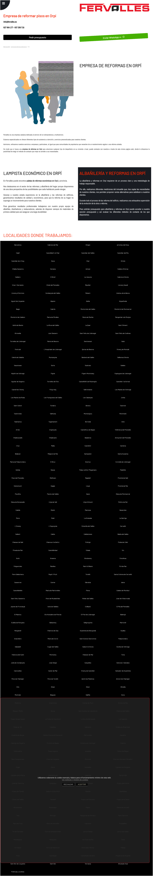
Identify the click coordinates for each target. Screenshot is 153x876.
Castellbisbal (52, 550)
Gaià (122, 341)
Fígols (53, 373)
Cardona (123, 446)
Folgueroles (18, 566)
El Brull (52, 277)
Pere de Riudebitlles (53, 598)
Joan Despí (53, 663)
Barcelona (17, 245)
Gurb (17, 558)
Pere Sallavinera (18, 574)
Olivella (123, 687)
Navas (53, 470)
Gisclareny (88, 558)
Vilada (88, 550)
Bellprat (18, 454)
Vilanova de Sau (52, 631)
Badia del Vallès (123, 534)
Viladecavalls (17, 438)
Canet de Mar (52, 671)
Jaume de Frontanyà (18, 607)
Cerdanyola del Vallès (53, 293)
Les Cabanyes (88, 397)
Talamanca (18, 422)
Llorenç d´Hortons (18, 293)
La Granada (88, 518)
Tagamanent (53, 422)
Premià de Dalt (123, 478)
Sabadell (18, 647)
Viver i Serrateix (18, 285)
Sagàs (53, 486)
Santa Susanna (123, 454)
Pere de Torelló (53, 679)
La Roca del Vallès (53, 325)
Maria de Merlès (87, 317)
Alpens (52, 301)
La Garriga (123, 518)
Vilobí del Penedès (52, 285)
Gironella (18, 333)
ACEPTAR (81, 784)
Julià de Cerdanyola (18, 663)
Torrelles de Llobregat (18, 341)
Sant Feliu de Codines (123, 333)
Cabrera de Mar (53, 245)
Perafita (18, 494)
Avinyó (88, 269)
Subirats (88, 365)
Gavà (88, 494)
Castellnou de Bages (88, 430)
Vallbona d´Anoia (123, 357)
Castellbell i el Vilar (53, 253)
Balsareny (52, 623)
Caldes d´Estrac (122, 269)
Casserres (17, 582)
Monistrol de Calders (18, 317)
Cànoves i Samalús (123, 663)
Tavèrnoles (18, 414)
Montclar (18, 695)
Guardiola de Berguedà (88, 631)
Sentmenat (88, 341)
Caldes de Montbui (123, 590)
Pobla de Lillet (123, 542)
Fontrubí (18, 349)
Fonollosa (123, 558)
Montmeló (122, 414)
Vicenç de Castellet (88, 671)
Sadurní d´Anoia (87, 647)
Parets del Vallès (53, 494)
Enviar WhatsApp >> (112, 37)
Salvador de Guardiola (123, 671)
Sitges (88, 245)
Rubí (52, 518)
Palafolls (123, 470)
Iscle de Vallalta (53, 607)
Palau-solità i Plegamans (88, 470)
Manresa (88, 510)
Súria (53, 365)
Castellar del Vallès (87, 253)
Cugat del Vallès (52, 647)
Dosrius (88, 462)
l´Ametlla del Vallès (87, 526)
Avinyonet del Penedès (123, 438)
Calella (18, 510)
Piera (88, 590)
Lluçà (88, 486)
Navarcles (123, 510)
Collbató (88, 607)
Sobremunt (18, 486)
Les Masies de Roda (18, 397)
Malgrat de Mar (53, 454)
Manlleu (53, 566)
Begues (53, 695)
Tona (123, 655)
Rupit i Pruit (53, 574)
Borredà (88, 422)
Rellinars (53, 478)
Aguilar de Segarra (17, 381)
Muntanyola (53, 357)
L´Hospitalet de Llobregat (53, 349)
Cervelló (123, 526)
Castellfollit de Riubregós (88, 381)
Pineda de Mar (18, 550)
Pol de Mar (123, 566)
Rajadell (88, 478)
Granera (53, 558)
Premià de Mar (123, 486)
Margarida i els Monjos (123, 317)
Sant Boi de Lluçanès (17, 864)
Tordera (53, 406)
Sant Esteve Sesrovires (88, 639)
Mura (18, 518)
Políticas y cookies (17, 872)
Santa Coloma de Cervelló (123, 574)
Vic (123, 550)
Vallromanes (88, 390)
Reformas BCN (6, 46)
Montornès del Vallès (88, 309)
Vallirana (53, 414)
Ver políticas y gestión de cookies (75, 780)
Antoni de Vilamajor (123, 679)
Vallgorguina (88, 623)
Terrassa (88, 864)
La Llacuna (88, 277)
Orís (17, 687)
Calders (17, 277)
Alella (88, 301)
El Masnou (17, 614)
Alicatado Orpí (123, 864)
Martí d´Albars (88, 566)
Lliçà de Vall (53, 502)
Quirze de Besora (88, 349)
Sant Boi (53, 864)
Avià (122, 422)
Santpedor (88, 454)
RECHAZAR (68, 784)
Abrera (88, 406)
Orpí (88, 261)
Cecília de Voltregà (122, 647)
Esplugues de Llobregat (123, 373)
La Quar (87, 325)
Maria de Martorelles (53, 590)
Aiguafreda (123, 301)
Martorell (123, 623)
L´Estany (18, 526)
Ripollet (88, 285)
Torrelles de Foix (53, 381)
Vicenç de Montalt (123, 349)
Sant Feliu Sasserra (18, 598)
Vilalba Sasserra (17, 269)
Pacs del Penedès (18, 478)
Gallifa (88, 695)
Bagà (18, 309)
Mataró (87, 293)
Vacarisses (18, 365)
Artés (18, 430)
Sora (123, 695)
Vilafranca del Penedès (123, 430)
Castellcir (88, 446)
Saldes (123, 365)
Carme (53, 582)
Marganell (17, 631)
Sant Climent (123, 325)
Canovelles (18, 671)
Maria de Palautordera (18, 462)
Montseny (52, 655)
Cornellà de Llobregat (123, 462)
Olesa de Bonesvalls (18, 502)
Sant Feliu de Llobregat (88, 333)
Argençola (52, 430)
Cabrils (52, 309)
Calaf (18, 253)
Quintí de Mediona (88, 679)
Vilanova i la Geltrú (52, 542)
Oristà (123, 261)
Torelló (88, 574)
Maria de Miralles (53, 317)
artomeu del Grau (123, 245)
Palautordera (123, 639)
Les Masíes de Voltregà (123, 390)
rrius (17, 446)
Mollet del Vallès (88, 598)
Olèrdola (88, 582)
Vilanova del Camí (18, 655)
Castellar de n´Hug (17, 261)
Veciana (53, 269)
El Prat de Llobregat (88, 614)
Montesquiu (88, 414)
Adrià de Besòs (18, 325)
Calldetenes (88, 534)
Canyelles (88, 663)
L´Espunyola (53, 526)
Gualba (123, 631)
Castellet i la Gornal (123, 381)
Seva (53, 261)
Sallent (17, 534)
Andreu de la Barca (123, 293)
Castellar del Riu (123, 253)
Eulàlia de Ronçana (17, 623)
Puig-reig (53, 390)
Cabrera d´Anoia (123, 277)
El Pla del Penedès (123, 607)
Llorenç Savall (123, 285)
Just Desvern (53, 333)
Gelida (18, 470)
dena (123, 582)
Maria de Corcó (53, 639)
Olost (88, 687)
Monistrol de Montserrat (122, 309)
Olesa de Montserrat (123, 494)
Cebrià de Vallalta (18, 357)
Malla (53, 446)
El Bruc (52, 462)
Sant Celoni (18, 406)
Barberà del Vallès (88, 357)
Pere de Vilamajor (18, 679)
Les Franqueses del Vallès (53, 397)
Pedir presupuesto (37, 37)
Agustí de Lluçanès (17, 301)
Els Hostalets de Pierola (53, 614)
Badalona (88, 438)
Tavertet (123, 406)
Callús (53, 534)
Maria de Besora (53, 341)
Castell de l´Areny (18, 390)
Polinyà (87, 542)
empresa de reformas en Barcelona (19, 46)
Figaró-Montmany (88, 373)
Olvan (53, 687)
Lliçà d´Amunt (88, 502)
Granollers (17, 639)
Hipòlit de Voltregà (17, 373)
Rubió (53, 510)
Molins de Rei (123, 502)
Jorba (123, 397)
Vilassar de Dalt (17, 542)
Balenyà (123, 614)
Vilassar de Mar (88, 655)
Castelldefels (17, 590)
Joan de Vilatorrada (123, 598)
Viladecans (53, 438)
